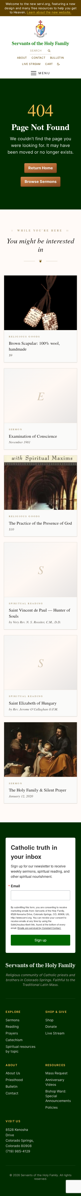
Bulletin (57, 57)
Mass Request (56, 1073)
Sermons (12, 1020)
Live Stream (54, 1033)
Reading (12, 1026)
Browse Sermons (41, 181)
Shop (49, 1020)
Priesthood (14, 1080)
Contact (38, 57)
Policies (51, 1107)
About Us (13, 1073)
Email (15, 886)
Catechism (14, 1040)
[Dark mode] (58, 64)
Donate (51, 1026)
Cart (49, 64)
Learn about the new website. (49, 12)
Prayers (12, 1033)
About (22, 57)
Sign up (40, 940)
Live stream (31, 64)
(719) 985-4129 (18, 1151)
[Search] (49, 51)
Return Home (40, 168)
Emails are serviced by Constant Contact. (39, 928)
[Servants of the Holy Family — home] (40, 44)
